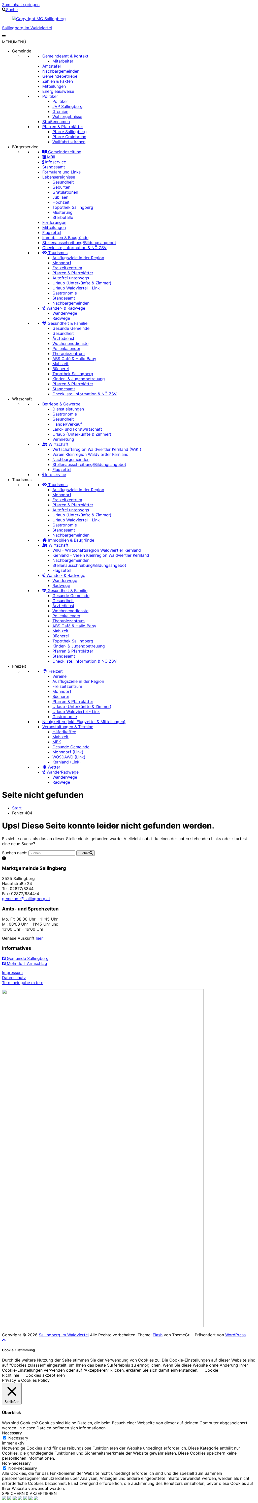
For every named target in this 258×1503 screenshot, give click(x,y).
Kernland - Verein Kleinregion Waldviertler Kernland (100, 555)
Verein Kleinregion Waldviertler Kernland (90, 454)
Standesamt (53, 166)
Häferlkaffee (64, 731)
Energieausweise (58, 91)
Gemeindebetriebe (59, 76)
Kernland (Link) (66, 761)
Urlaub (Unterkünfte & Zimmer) (81, 282)
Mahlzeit (60, 363)
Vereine (59, 676)
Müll (50, 156)
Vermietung (63, 439)
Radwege (61, 318)
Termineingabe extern (22, 982)
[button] (14, 41)
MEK (56, 741)
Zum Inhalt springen (21, 4)
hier (39, 938)
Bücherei (60, 368)
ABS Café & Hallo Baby (74, 358)
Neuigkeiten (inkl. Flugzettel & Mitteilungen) (83, 721)
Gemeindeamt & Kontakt (65, 55)
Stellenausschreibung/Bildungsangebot (79, 242)
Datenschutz (14, 977)
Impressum (12, 972)
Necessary (18, 1437)
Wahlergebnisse (67, 116)
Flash (158, 1334)
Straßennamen (56, 121)
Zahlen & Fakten (57, 81)
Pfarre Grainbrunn (69, 136)
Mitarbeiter (62, 61)
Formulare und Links (61, 171)
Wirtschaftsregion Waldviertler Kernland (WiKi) (96, 449)
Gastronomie (64, 293)
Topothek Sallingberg (72, 207)
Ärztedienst (63, 338)
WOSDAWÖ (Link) (68, 756)
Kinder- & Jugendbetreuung (78, 378)
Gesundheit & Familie (66, 323)
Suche (12, 9)
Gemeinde (21, 50)
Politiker (50, 96)
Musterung (62, 212)
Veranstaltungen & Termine (67, 726)
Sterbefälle (62, 217)
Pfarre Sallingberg (69, 131)
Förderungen (54, 222)
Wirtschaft (22, 398)
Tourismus (57, 252)
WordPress (235, 1334)
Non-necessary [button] (16, 1463)
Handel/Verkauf (67, 424)
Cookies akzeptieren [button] (45, 1375)
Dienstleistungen (68, 408)
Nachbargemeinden (60, 71)
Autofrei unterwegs (70, 277)
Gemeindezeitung (64, 151)
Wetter (53, 767)
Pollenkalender (66, 348)
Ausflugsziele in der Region (78, 257)
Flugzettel (51, 232)
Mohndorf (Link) (67, 751)
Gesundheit (63, 182)
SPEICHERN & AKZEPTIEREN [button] (29, 1493)
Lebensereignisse (58, 177)
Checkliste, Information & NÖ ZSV (74, 247)
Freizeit (19, 666)
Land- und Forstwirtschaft (77, 429)
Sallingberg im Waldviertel (27, 27)
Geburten (61, 187)
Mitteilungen (54, 86)
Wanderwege (64, 313)
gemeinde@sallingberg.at (26, 898)
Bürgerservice (25, 146)
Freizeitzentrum (67, 267)
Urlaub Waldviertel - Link (76, 287)
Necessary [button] (12, 1432)
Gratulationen (65, 192)
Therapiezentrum (68, 353)
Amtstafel (51, 66)
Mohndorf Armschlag (26, 963)
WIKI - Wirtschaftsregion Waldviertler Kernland (96, 550)
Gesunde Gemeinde (70, 328)
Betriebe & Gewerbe (61, 403)
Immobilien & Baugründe (65, 237)
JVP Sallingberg (67, 106)
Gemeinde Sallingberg (27, 958)
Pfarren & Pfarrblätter (62, 126)
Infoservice (55, 161)
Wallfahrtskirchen (68, 141)
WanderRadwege (62, 772)
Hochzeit (61, 202)
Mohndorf (61, 262)
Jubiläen (60, 197)
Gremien (60, 111)
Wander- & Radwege (65, 308)
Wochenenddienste (70, 343)
